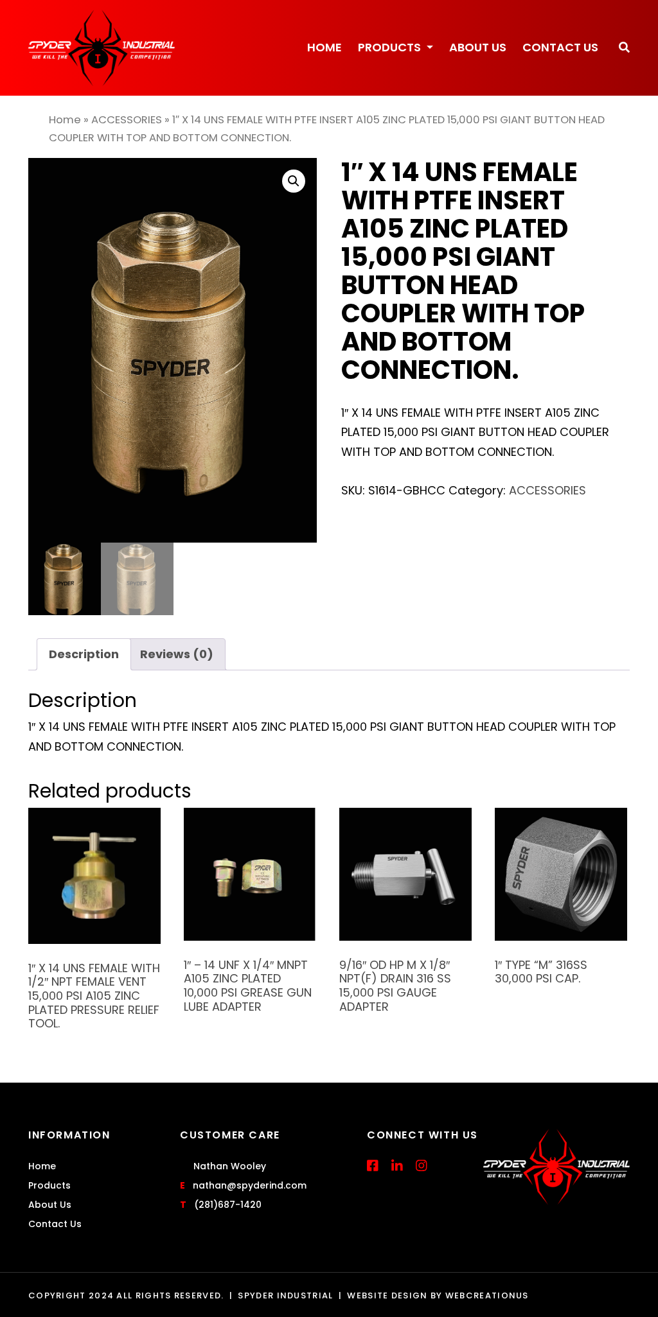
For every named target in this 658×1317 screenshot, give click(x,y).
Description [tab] (84, 654)
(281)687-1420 (228, 1204)
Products (390, 47)
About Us (477, 47)
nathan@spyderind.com (250, 1185)
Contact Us (560, 47)
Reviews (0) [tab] (176, 654)
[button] (624, 47)
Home (324, 47)
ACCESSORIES (126, 119)
